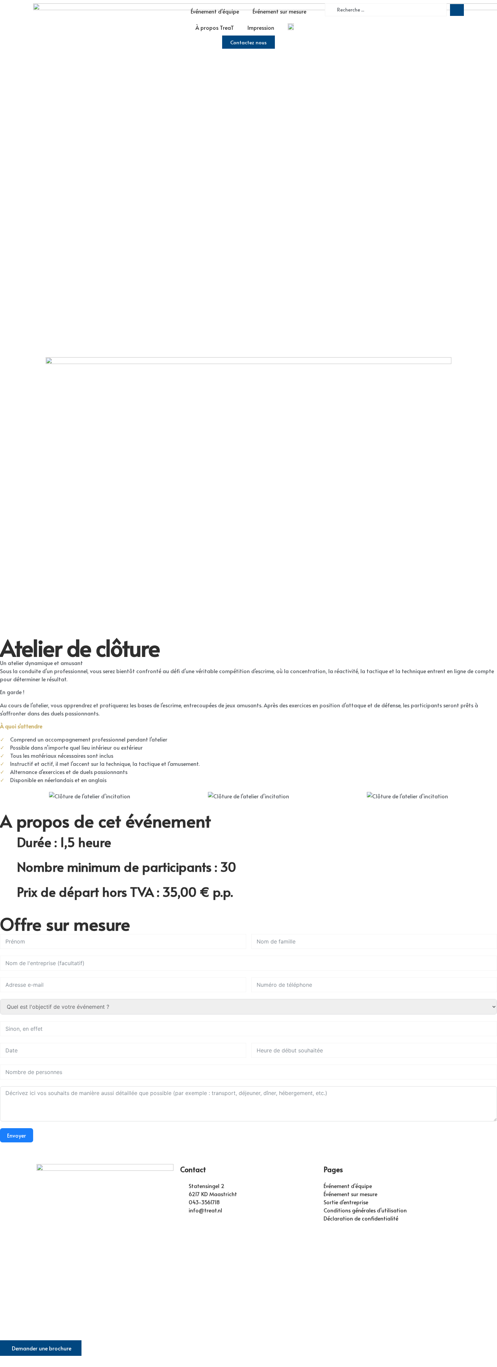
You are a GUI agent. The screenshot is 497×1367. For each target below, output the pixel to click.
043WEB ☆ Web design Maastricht (282, 1315)
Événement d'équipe (215, 11)
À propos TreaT (214, 27)
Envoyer (16, 1135)
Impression (260, 27)
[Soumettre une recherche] (457, 10)
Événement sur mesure (279, 11)
